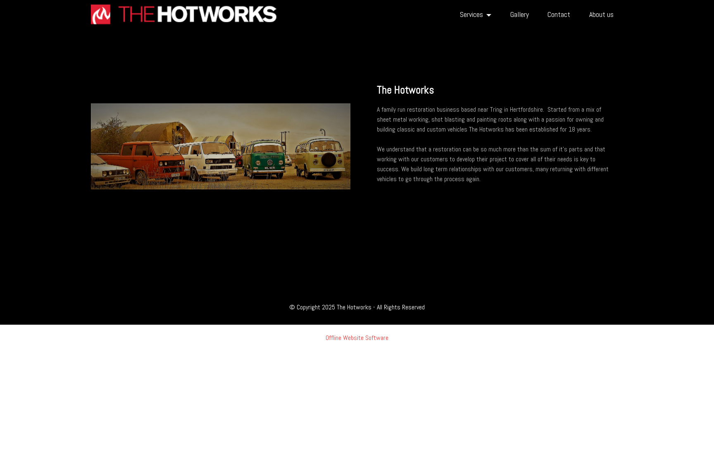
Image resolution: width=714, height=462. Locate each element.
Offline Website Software (357, 338)
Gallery (519, 14)
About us (601, 14)
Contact (558, 14)
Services (471, 14)
